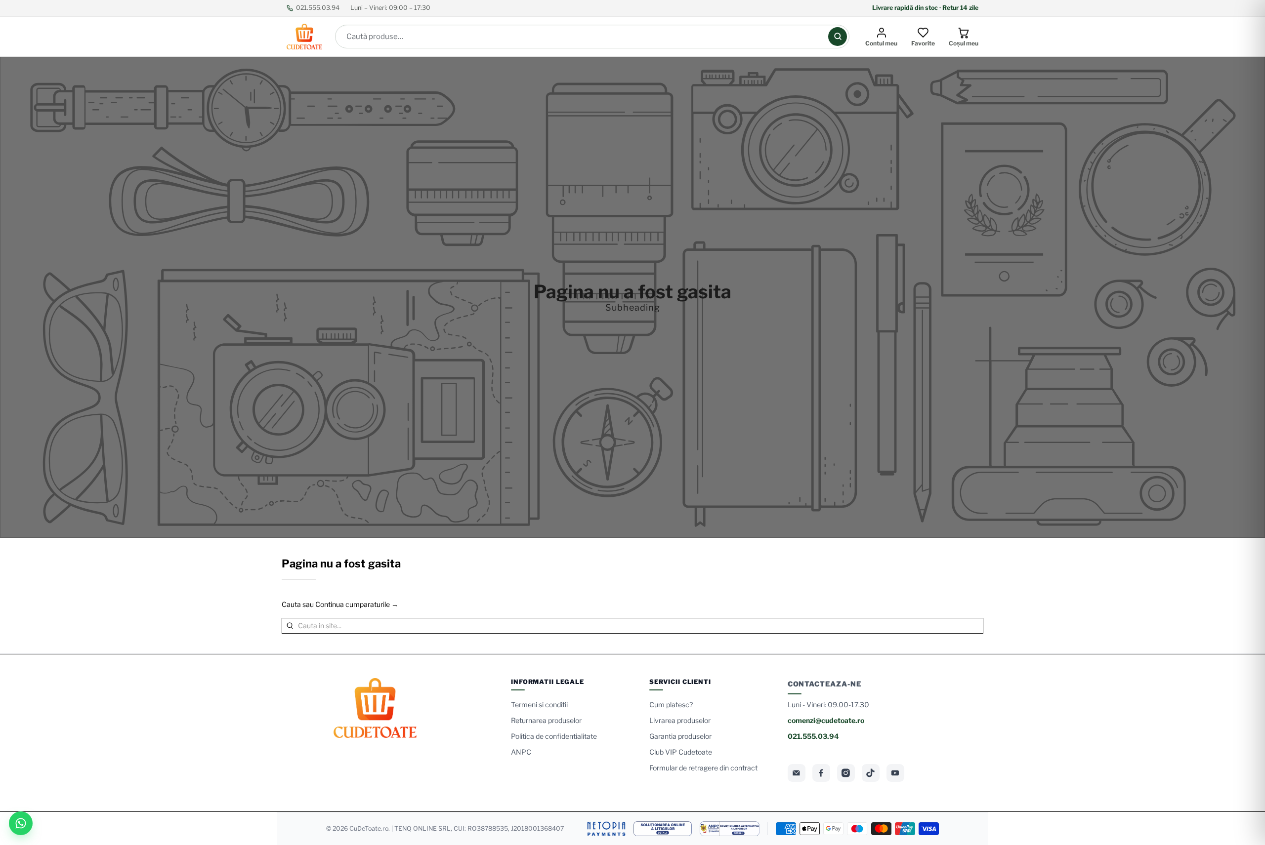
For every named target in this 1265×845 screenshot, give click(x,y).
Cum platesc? (671, 704)
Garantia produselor (680, 736)
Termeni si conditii (539, 704)
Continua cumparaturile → (356, 604)
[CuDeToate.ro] (304, 36)
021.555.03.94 (317, 7)
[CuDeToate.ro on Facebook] (821, 773)
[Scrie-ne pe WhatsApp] (21, 823)
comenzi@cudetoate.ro (826, 720)
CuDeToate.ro (368, 828)
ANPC (521, 752)
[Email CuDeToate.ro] (796, 773)
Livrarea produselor (680, 720)
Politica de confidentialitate (554, 736)
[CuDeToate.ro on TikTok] (871, 773)
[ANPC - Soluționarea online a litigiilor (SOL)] (662, 828)
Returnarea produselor (546, 720)
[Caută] (837, 36)
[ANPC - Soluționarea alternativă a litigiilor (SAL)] (729, 828)
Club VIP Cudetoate (680, 752)
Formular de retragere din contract (703, 768)
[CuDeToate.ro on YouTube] (895, 773)
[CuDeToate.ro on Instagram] (846, 773)
